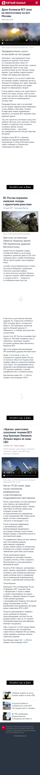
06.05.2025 (5, 20)
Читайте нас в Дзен (20, 187)
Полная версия (20, 736)
